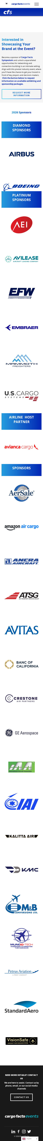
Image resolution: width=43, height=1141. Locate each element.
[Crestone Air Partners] (21, 698)
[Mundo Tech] (21, 938)
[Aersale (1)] (21, 493)
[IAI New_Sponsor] (21, 801)
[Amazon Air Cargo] (21, 527)
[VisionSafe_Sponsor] (21, 1041)
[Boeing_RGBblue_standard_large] (21, 187)
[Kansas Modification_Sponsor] (21, 870)
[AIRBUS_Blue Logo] (21, 154)
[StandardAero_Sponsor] (21, 1007)
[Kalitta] (21, 835)
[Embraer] (21, 327)
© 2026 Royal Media (21, 1136)
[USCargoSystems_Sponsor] (21, 396)
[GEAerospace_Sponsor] (21, 733)
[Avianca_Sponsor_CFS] (21, 447)
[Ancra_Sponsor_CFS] (21, 561)
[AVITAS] (21, 630)
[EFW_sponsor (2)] (21, 293)
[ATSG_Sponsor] (21, 596)
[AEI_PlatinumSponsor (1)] (21, 225)
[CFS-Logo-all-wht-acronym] (7, 12)
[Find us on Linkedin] (13, 1132)
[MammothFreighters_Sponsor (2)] (21, 362)
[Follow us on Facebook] (18, 1132)
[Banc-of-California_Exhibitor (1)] (21, 664)
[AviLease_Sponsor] (21, 259)
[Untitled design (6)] (21, 972)
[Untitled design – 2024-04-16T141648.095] (21, 904)
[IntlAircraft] (21, 767)
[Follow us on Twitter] (29, 1132)
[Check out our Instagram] (24, 1132)
